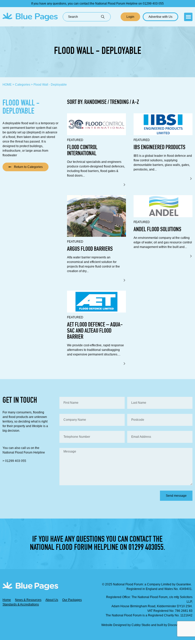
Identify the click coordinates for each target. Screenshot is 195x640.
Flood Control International (82, 151)
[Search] (105, 16)
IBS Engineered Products (159, 148)
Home (7, 84)
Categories (22, 84)
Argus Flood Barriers (90, 249)
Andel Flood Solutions (157, 230)
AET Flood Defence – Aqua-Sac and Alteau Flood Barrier (95, 331)
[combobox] (82, 16)
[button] (188, 17)
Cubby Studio (141, 625)
